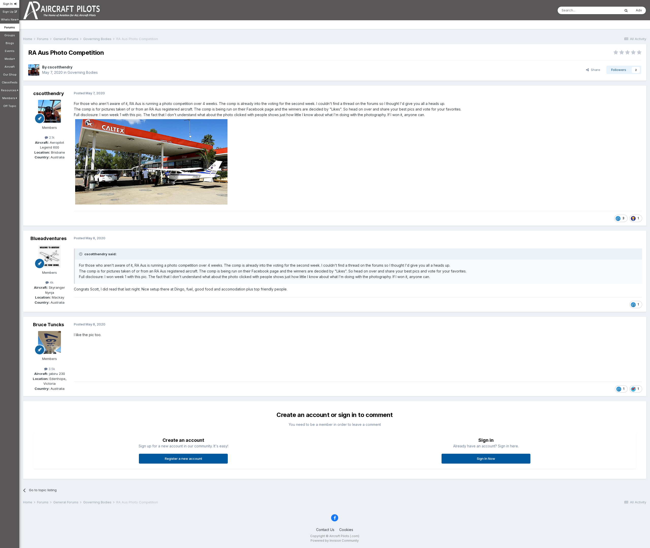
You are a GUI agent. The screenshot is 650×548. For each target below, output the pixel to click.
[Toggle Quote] (81, 254)
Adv (639, 10)
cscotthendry (59, 67)
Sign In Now (486, 458)
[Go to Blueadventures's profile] (49, 256)
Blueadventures (48, 238)
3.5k (51, 369)
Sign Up (8, 11)
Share (594, 70)
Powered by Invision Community (335, 540)
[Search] (626, 10)
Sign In (8, 4)
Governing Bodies (83, 72)
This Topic (606, 10)
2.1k (51, 137)
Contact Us (325, 529)
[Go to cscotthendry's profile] (33, 70)
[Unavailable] (151, 161)
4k (51, 282)
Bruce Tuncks (48, 324)
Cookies (346, 529)
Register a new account (183, 458)
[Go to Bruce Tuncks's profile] (49, 342)
